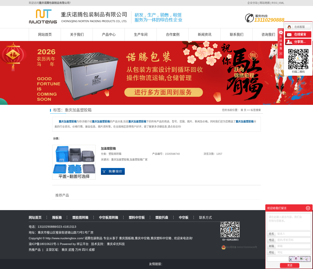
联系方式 (205, 217)
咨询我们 (268, 34)
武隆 (71, 249)
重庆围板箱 (126, 238)
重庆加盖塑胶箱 (120, 159)
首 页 (243, 110)
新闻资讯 (204, 34)
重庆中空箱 (142, 238)
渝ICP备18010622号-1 (44, 244)
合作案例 (172, 34)
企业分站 (252, 2)
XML (281, 2)
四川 (85, 249)
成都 (92, 249)
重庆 (64, 249)
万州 (78, 249)
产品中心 (109, 34)
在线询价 (113, 171)
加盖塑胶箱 (108, 148)
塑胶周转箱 (115, 153)
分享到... (300, 41)
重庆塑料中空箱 (161, 238)
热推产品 (35, 249)
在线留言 (300, 34)
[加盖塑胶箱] (74, 162)
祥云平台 (83, 244)
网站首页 (45, 34)
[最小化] (308, 208)
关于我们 (77, 34)
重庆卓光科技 (116, 244)
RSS (274, 2)
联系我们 (236, 34)
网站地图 (265, 2)
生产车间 (141, 34)
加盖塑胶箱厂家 (139, 159)
